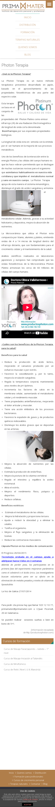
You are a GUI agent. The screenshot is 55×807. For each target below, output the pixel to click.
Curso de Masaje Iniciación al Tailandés (23, 658)
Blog (27, 54)
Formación (28, 32)
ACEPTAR (27, 805)
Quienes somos (27, 47)
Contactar (35, 784)
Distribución (27, 24)
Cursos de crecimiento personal (29, 780)
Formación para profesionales (29, 776)
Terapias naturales (27, 39)
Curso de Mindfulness (15, 663)
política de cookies (30, 800)
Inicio (27, 17)
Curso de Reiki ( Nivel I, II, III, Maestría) (22, 669)
